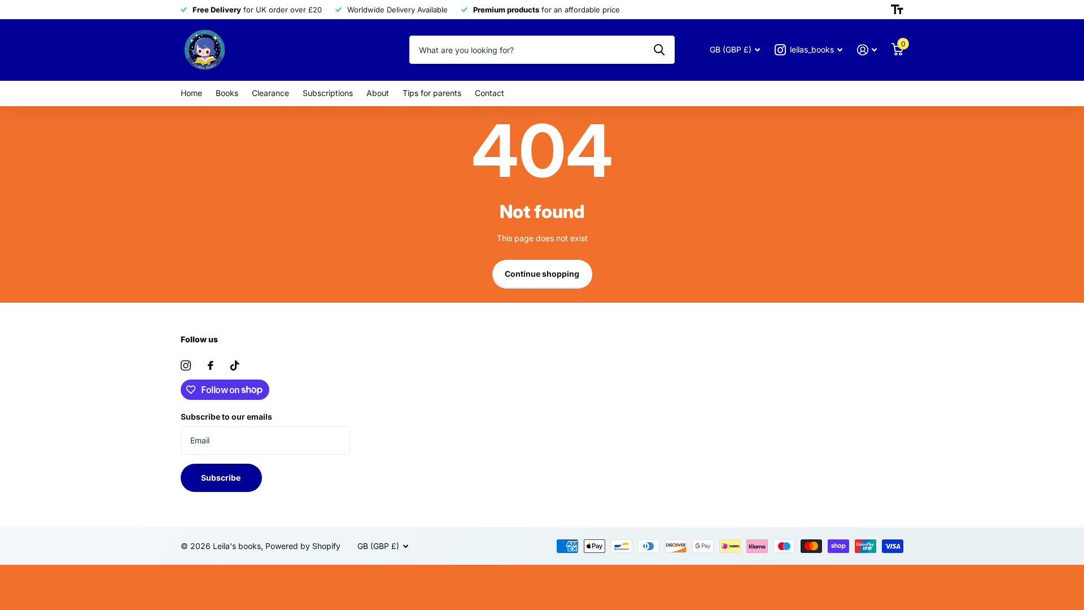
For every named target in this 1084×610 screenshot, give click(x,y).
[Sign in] (866, 50)
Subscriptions (328, 93)
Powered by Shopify (302, 546)
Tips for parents (432, 93)
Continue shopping (542, 273)
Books (227, 93)
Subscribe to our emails (226, 416)
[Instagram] (186, 365)
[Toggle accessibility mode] (897, 9)
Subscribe (221, 477)
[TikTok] (234, 365)
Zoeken (659, 50)
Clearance (270, 93)
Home (191, 93)
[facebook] (210, 365)
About (377, 93)
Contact (489, 93)
